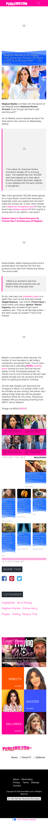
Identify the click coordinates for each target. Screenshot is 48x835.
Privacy (16, 782)
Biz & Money (24, 602)
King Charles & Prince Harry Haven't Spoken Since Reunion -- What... (13, 452)
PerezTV (26, 757)
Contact (17, 785)
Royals (6, 614)
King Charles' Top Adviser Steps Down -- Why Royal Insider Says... (34, 452)
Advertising (27, 779)
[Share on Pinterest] (11, 578)
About (16, 779)
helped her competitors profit (21, 206)
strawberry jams (31, 296)
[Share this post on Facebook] (4, 578)
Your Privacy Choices (26, 819)
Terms (25, 782)
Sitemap (35, 782)
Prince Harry (30, 608)
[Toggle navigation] (38, 3)
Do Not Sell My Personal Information (24, 799)
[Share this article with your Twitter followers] (19, 578)
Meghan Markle (11, 608)
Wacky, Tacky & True (24, 614)
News (14, 757)
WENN (22, 408)
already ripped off (21, 209)
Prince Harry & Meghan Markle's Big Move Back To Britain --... (35, 431)
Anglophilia (8, 602)
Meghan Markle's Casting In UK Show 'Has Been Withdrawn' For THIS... (12, 431)
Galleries (40, 757)
